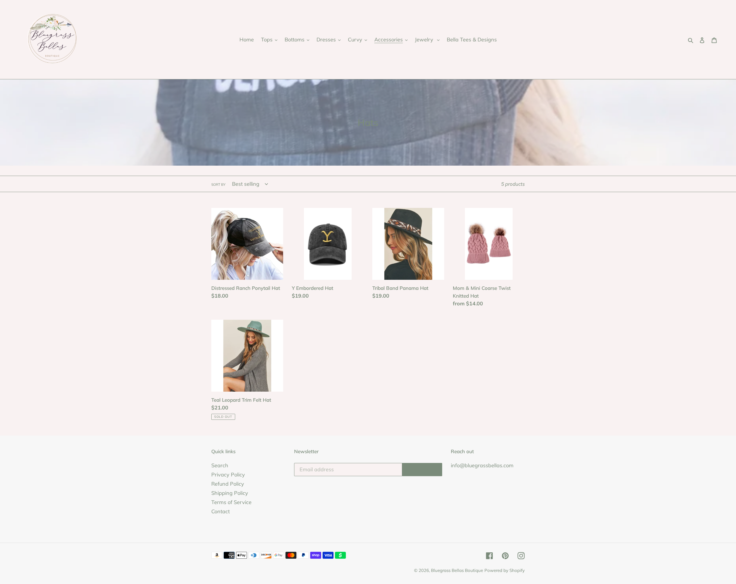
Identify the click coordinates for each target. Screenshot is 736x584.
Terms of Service (231, 502)
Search (219, 465)
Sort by (218, 184)
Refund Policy (227, 483)
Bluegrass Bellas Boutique (457, 570)
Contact (220, 511)
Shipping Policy (229, 493)
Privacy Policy (228, 474)
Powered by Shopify (504, 570)
